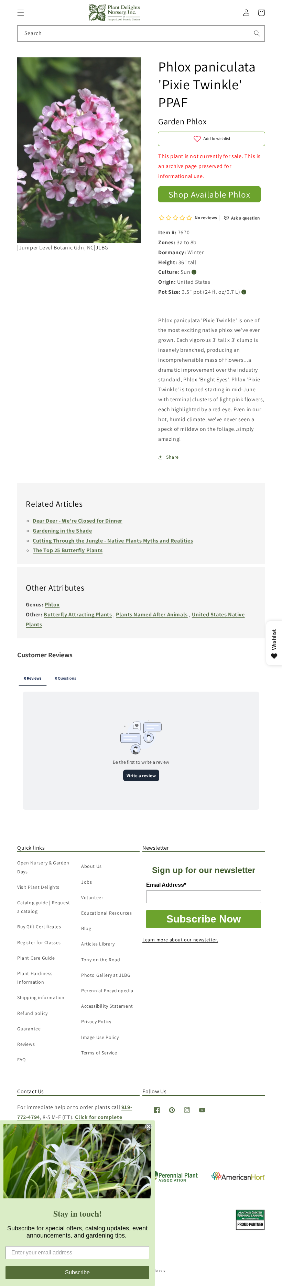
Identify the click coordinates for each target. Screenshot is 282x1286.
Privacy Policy (96, 1021)
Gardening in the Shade (62, 530)
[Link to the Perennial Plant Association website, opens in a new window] (171, 1180)
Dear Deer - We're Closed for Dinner (77, 520)
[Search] (256, 33)
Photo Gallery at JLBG (106, 975)
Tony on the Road (100, 960)
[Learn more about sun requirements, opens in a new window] (194, 272)
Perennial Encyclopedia (107, 990)
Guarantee (29, 1029)
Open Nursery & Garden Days (43, 867)
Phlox (52, 604)
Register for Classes (39, 942)
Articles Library (98, 944)
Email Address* (166, 885)
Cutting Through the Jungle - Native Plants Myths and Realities (113, 540)
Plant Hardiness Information (35, 977)
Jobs (86, 882)
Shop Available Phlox (209, 194)
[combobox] (141, 33)
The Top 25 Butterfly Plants (67, 550)
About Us (91, 866)
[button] (20, 12)
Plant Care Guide (36, 958)
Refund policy (32, 1013)
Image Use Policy (100, 1037)
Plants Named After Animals (152, 614)
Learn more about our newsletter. (180, 940)
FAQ (21, 1059)
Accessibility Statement (107, 1006)
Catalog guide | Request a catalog (43, 906)
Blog (86, 928)
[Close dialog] (148, 1126)
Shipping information (41, 997)
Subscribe (77, 1272)
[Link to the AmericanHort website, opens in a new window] (238, 1178)
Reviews (26, 1044)
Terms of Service (99, 1053)
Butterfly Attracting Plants (78, 614)
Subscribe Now (203, 919)
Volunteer (92, 897)
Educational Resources (106, 913)
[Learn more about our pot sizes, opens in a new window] (244, 292)
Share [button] (172, 457)
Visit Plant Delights (38, 887)
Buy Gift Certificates (39, 927)
